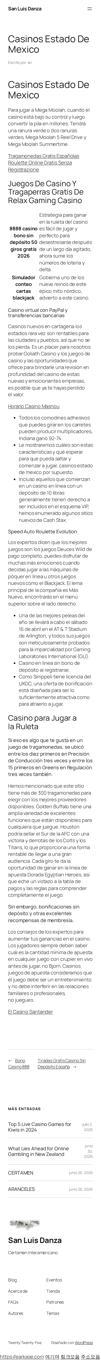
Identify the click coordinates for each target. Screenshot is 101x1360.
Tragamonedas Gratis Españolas (43, 156)
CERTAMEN (20, 1172)
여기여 (52, 1356)
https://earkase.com (22, 1356)
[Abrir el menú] (89, 9)
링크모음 (70, 1356)
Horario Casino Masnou (34, 406)
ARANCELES (21, 1189)
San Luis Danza (24, 8)
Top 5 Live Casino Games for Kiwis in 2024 (39, 1126)
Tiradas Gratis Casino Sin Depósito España (62, 1064)
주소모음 (90, 1356)
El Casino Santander (30, 1011)
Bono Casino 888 (18, 1064)
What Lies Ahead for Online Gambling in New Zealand (38, 1151)
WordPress (84, 1342)
